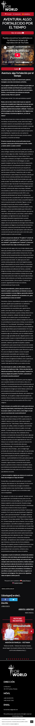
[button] (7, 659)
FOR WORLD (16, 716)
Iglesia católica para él (8, 588)
